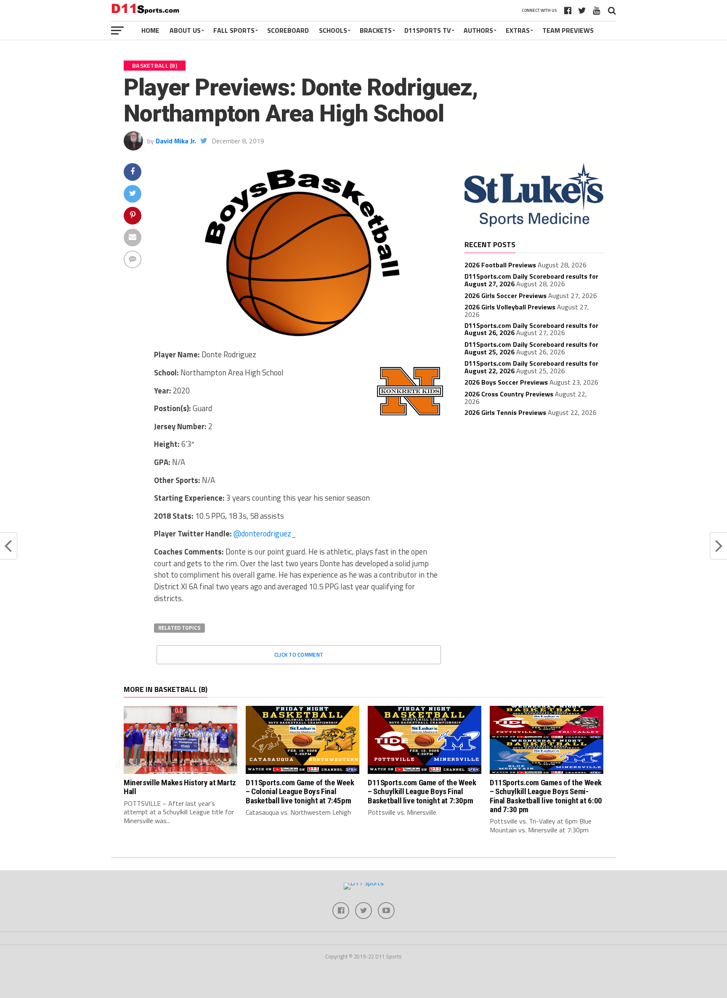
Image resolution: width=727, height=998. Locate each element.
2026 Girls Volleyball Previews (509, 307)
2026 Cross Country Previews (508, 394)
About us (185, 30)
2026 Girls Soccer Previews (505, 295)
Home (150, 30)
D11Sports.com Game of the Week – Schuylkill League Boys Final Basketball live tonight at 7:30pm (422, 791)
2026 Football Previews (500, 265)
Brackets (376, 30)
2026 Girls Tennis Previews (505, 412)
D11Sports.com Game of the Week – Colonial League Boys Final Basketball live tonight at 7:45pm (300, 791)
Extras (518, 30)
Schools (333, 30)
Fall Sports (234, 30)
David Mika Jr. (176, 141)
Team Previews (568, 30)
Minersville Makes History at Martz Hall (180, 787)
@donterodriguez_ (264, 533)
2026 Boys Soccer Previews (506, 382)
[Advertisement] (533, 485)
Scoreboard (288, 30)
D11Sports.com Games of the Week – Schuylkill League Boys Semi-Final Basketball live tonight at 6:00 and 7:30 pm (546, 796)
